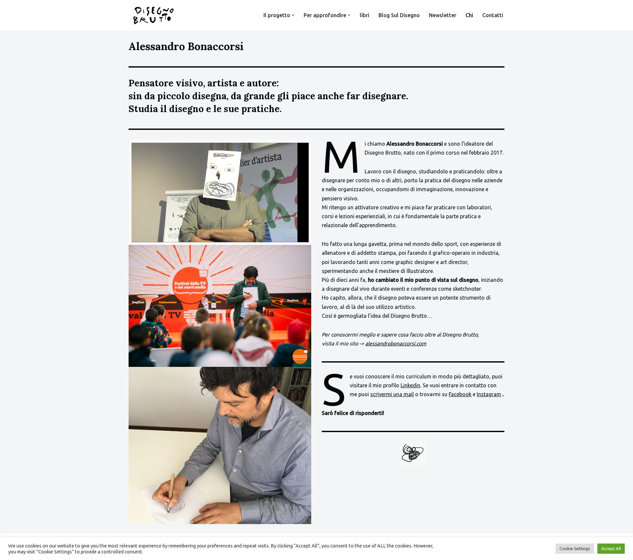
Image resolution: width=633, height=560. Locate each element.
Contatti (492, 15)
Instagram (489, 394)
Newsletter (442, 15)
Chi (469, 15)
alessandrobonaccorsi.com (395, 343)
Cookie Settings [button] (574, 548)
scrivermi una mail (392, 394)
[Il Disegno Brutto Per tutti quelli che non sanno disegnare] (153, 15)
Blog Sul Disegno (399, 15)
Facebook (460, 394)
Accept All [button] (611, 548)
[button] (293, 15)
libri (364, 15)
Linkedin (410, 385)
